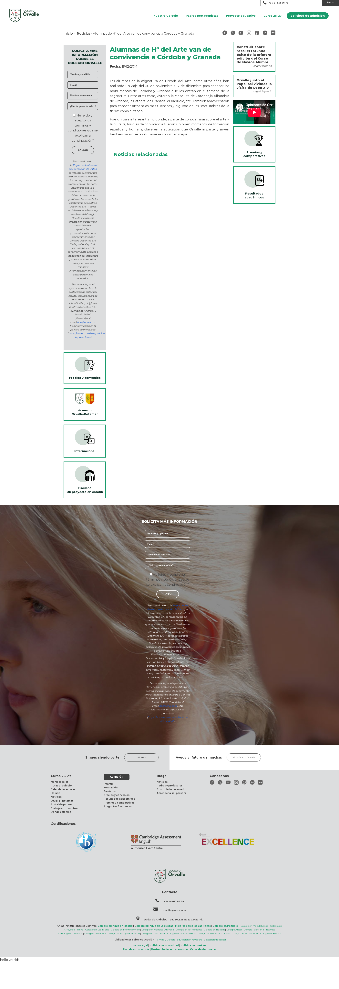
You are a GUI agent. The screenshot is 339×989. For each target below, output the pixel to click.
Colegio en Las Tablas (97, 929)
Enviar (83, 150)
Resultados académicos (119, 798)
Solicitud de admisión (308, 15)
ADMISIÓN (116, 776)
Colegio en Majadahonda (254, 925)
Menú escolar (59, 781)
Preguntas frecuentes (118, 806)
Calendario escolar (63, 789)
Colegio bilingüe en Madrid (115, 925)
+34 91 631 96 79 (278, 2)
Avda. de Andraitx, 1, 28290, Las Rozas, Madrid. (173, 919)
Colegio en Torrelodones (189, 929)
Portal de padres (61, 804)
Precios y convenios (116, 795)
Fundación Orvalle (244, 757)
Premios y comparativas (119, 802)
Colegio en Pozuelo (225, 925)
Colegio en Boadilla (214, 929)
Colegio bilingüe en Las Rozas (154, 925)
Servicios (110, 791)
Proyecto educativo (241, 15)
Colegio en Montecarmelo (125, 929)
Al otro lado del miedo (171, 789)
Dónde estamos (61, 811)
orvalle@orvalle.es (174, 910)
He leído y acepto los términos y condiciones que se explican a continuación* (167, 579)
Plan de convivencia (136, 949)
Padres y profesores (169, 785)
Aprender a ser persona (172, 793)
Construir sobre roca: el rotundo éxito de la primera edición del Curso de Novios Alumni (254, 54)
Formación (111, 787)
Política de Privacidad (164, 945)
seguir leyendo (262, 65)
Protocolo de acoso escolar (169, 949)
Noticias (83, 33)
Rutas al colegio (61, 785)
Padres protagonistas (202, 15)
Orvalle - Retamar (62, 800)
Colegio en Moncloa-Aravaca (157, 929)
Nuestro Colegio (165, 15)
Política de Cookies (193, 945)
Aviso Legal (140, 945)
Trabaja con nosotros (64, 808)
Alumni (141, 757)
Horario (55, 793)
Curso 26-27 (272, 15)
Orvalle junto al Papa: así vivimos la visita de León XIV (254, 84)
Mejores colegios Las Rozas (193, 925)
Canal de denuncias (203, 949)
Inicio (68, 33)
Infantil (108, 783)
